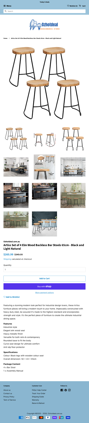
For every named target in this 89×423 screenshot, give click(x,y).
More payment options (44, 292)
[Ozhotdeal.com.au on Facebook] (61, 391)
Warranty (35, 400)
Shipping (7, 259)
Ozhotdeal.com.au (55, 413)
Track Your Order (38, 393)
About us (7, 390)
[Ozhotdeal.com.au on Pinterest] (65, 391)
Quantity (7, 265)
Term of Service (9, 400)
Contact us (7, 393)
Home (5, 38)
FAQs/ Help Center (39, 390)
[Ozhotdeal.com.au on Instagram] (69, 391)
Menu (8, 6)
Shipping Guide (38, 397)
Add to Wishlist (12, 297)
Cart (84, 6)
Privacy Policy (8, 397)
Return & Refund (38, 403)
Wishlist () (74, 6)
